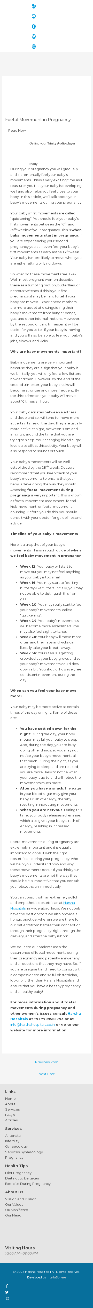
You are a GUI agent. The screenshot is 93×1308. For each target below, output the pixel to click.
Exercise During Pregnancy (28, 1184)
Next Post (46, 1074)
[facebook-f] (35, 27)
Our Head (13, 1215)
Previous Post (46, 1062)
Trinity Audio (56, 143)
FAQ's (10, 1115)
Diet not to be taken (22, 1178)
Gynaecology (16, 1146)
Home (10, 1099)
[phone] (35, 6)
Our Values (14, 1204)
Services (12, 1109)
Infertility (12, 1141)
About (10, 1104)
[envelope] (35, 16)
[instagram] (35, 47)
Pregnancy (14, 1157)
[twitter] (35, 37)
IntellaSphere (56, 1277)
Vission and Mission (20, 1199)
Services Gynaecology (24, 1152)
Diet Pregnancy (18, 1173)
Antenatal (13, 1136)
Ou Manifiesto (16, 1210)
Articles (11, 1120)
